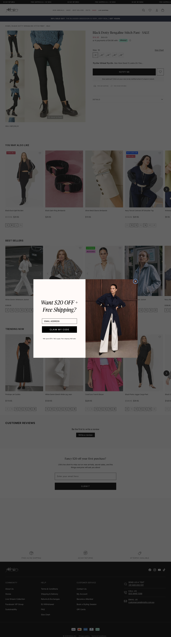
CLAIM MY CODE (59, 329)
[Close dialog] (135, 281)
